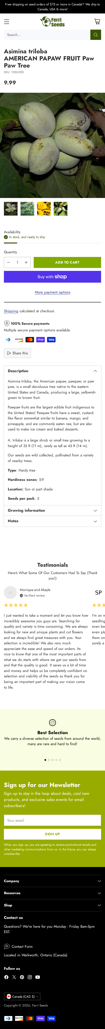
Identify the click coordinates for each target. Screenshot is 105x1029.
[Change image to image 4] (60, 209)
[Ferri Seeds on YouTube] (38, 978)
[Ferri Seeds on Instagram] (30, 978)
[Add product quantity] (26, 262)
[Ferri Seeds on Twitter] (14, 978)
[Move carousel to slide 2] (49, 760)
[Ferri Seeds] (52, 21)
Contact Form (22, 946)
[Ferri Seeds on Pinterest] (22, 978)
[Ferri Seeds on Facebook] (6, 978)
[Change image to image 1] (11, 209)
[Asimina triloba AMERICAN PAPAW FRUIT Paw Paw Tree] (52, 145)
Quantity (10, 252)
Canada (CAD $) (23, 996)
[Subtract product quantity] (8, 262)
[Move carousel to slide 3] (52, 760)
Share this (20, 353)
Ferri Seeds (40, 1005)
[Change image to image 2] (27, 209)
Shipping (11, 311)
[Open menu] (6, 22)
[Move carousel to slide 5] (60, 760)
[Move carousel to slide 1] (45, 760)
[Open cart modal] (97, 22)
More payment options (52, 292)
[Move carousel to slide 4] (56, 760)
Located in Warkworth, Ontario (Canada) (35, 955)
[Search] (95, 35)
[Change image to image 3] (44, 209)
